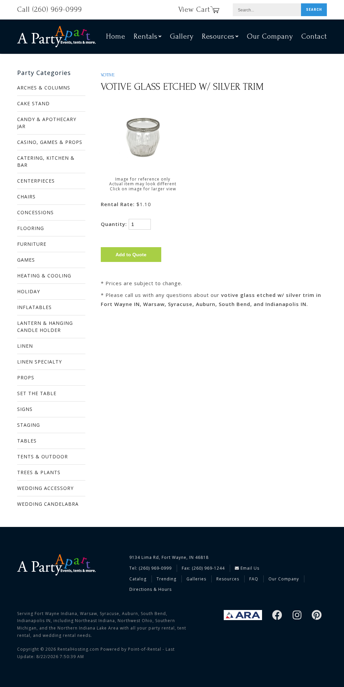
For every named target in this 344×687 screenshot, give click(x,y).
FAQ (253, 579)
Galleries (196, 579)
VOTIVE (108, 75)
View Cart (194, 9)
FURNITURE (31, 244)
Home (115, 36)
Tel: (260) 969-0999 (150, 568)
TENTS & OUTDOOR (42, 456)
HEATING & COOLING (44, 275)
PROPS (25, 377)
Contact (314, 36)
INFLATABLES (34, 307)
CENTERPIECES (36, 181)
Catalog (137, 579)
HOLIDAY (28, 291)
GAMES (26, 260)
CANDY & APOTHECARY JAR (46, 122)
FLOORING (30, 228)
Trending (166, 579)
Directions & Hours (150, 589)
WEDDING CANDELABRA (48, 504)
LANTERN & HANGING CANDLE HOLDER (45, 326)
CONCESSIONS (35, 212)
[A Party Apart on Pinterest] (317, 615)
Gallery (182, 36)
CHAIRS (26, 196)
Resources (227, 579)
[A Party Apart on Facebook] (277, 615)
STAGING (28, 425)
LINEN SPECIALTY (39, 361)
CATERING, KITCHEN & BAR (46, 161)
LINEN (25, 346)
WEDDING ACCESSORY (45, 488)
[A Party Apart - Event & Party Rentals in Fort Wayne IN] (56, 36)
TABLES (27, 440)
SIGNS (25, 409)
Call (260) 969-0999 (49, 9)
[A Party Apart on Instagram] (297, 615)
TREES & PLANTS (38, 472)
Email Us (249, 568)
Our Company (270, 36)
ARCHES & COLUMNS (43, 87)
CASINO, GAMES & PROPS (49, 142)
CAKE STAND (33, 103)
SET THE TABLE (36, 393)
